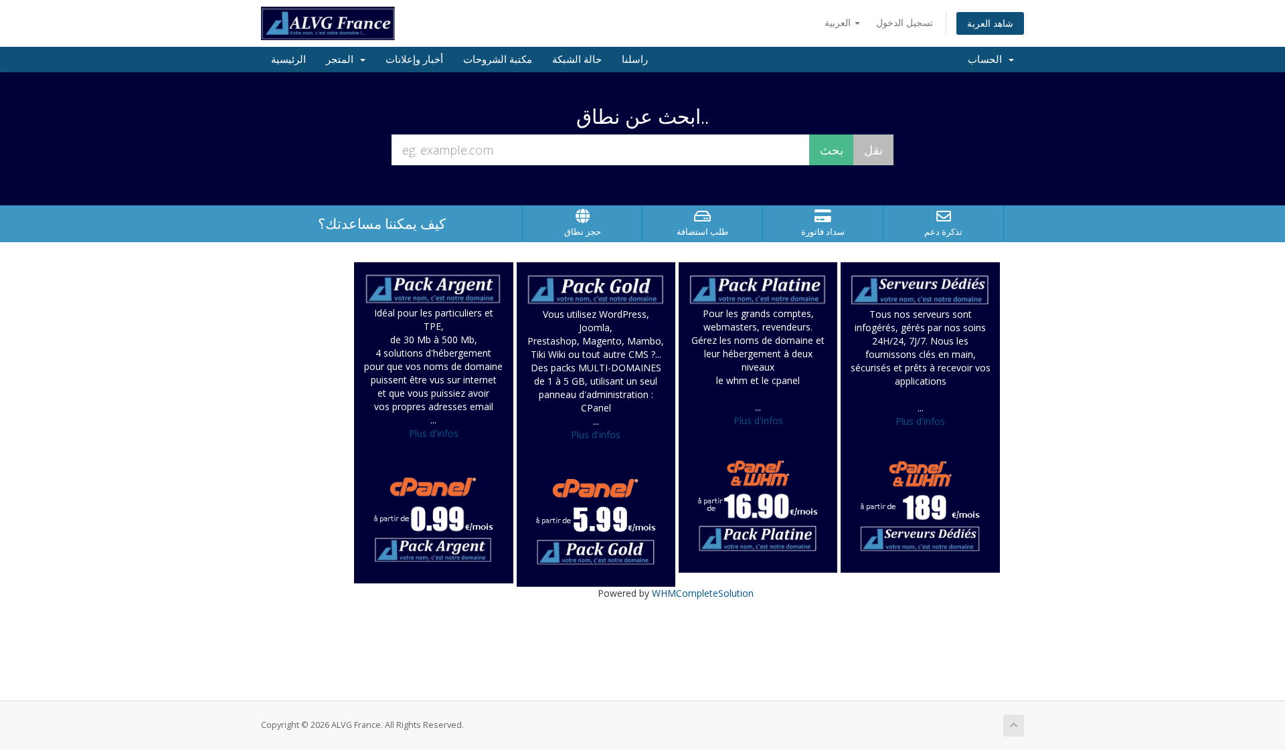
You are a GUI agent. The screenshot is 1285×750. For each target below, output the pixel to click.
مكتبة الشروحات (497, 60)
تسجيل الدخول (904, 22)
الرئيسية (288, 60)
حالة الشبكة (577, 60)
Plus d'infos (433, 433)
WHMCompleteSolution (703, 593)
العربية (839, 22)
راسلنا (635, 60)
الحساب (987, 60)
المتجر (342, 60)
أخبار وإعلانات (414, 60)
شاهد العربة (990, 23)
